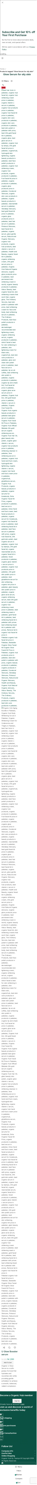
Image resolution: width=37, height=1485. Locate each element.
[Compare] (3, 1347)
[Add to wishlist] (14, 1347)
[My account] (36, 58)
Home (2, 69)
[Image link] (15, 1442)
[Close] (2, 2)
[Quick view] (9, 1347)
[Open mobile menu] (2, 58)
